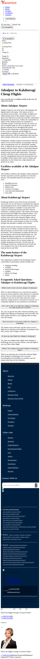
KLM (19, 539)
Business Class (13, 395)
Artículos (11, 441)
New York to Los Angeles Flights (12, 520)
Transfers (11, 422)
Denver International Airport (11, 549)
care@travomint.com (13, 592)
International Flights (15, 449)
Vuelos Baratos (13, 467)
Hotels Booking (13, 414)
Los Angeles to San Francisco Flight (14, 516)
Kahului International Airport (18, 545)
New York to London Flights (11, 518)
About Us (11, 376)
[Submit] (36, 485)
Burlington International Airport (12, 558)
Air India (16, 535)
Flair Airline (14, 539)
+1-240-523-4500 (14, 589)
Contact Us (11, 391)
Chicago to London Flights (11, 529)
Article (10, 380)
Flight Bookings (8, 85)
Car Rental (11, 418)
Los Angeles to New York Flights (12, 522)
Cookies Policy (12, 583)
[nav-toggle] (6, 21)
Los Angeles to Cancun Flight (11, 512)
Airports (10, 471)
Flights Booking (13, 445)
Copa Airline (16, 537)
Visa (9, 452)
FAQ (9, 387)
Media (10, 383)
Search (5, 74)
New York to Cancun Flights (27, 527)
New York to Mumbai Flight (11, 514)
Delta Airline (6, 539)
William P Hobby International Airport (14, 554)
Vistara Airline (7, 537)
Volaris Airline (24, 537)
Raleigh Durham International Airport (14, 560)
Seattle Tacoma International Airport (14, 547)
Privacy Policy (12, 579)
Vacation (11, 425)
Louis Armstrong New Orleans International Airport (18, 562)
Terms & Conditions (14, 581)
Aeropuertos (12, 460)
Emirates (22, 535)
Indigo (11, 535)
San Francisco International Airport (13, 564)
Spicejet (28, 535)
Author (10, 456)
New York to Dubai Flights (10, 527)
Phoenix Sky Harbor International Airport (15, 551)
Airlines (10, 438)
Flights (10, 410)
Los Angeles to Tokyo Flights (11, 524)
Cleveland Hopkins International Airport (15, 556)
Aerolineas (11, 464)
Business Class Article (15, 398)
